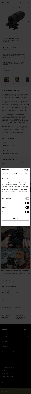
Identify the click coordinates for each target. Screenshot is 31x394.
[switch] (27, 203)
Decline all (15, 223)
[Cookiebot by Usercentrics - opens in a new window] (23, 170)
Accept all (15, 218)
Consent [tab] (5, 173)
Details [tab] (15, 173)
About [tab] (25, 173)
